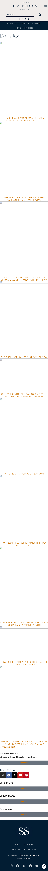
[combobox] (20, 15)
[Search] (40, 15)
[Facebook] (25, 19)
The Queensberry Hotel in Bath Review (24, 357)
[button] (46, 6)
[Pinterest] (28, 19)
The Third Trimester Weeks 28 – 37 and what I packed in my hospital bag (24, 742)
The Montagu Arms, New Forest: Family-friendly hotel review (24, 198)
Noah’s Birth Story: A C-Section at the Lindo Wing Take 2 (24, 663)
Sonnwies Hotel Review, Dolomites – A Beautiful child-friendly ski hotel (24, 395)
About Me (28, 844)
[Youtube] (20, 775)
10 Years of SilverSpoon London (24, 473)
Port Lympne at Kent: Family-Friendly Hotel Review (24, 544)
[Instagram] (19, 19)
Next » (13, 747)
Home (17, 844)
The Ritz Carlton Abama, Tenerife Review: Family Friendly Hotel (24, 119)
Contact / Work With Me (24, 850)
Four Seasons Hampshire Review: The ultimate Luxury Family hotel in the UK (24, 278)
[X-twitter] (22, 19)
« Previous (5, 747)
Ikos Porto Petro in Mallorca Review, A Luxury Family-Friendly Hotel (24, 623)
